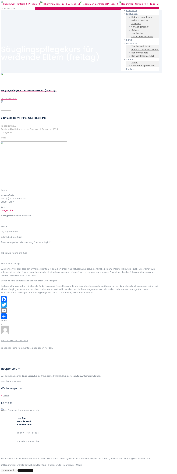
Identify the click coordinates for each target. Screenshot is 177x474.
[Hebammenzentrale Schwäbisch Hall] (80, 4)
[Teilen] (80, 316)
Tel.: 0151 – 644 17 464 (28, 432)
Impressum (68, 464)
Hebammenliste (9, 470)
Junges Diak (7, 210)
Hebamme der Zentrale (26, 129)
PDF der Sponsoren (11, 381)
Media (79, 464)
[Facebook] (80, 299)
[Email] (80, 310)
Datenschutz (54, 464)
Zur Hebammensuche (28, 441)
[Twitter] (80, 305)
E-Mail (6, 395)
